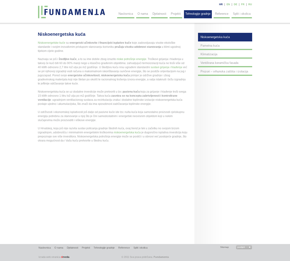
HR (221, 4)
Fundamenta (72, 12)
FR (242, 4)
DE (235, 4)
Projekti (176, 13)
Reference (221, 13)
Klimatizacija (209, 54)
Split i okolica (242, 13)
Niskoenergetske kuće (51, 42)
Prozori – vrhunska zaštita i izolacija (224, 71)
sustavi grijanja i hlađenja (166, 67)
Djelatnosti (159, 13)
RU (250, 4)
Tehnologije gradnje (197, 13)
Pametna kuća (210, 45)
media (54, 257)
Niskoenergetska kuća (215, 37)
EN (228, 4)
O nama (143, 13)
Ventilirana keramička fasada (219, 63)
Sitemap (224, 247)
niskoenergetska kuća (127, 132)
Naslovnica (125, 13)
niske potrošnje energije (131, 59)
